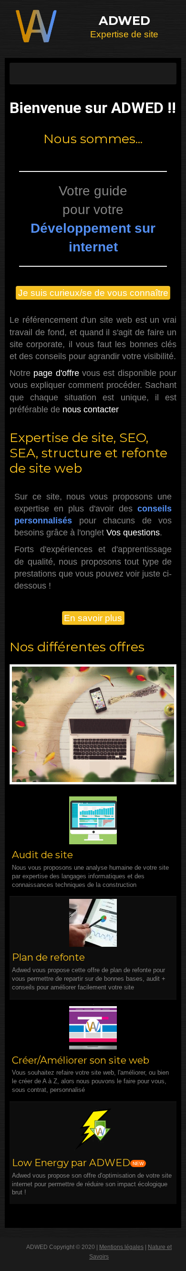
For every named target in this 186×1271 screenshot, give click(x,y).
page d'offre (56, 373)
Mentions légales (121, 1247)
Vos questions (133, 532)
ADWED (124, 20)
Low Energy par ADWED (71, 1163)
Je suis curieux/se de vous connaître (93, 293)
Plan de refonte (48, 957)
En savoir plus (93, 618)
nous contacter (90, 409)
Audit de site (42, 855)
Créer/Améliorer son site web (80, 1060)
